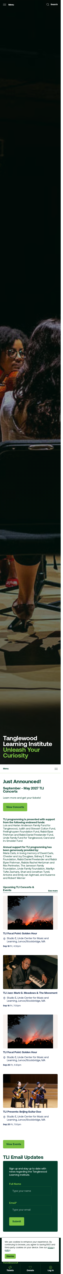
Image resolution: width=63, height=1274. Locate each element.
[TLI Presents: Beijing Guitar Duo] (30, 1091)
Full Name (15, 1183)
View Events (13, 1144)
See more (53, 891)
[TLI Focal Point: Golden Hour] (30, 913)
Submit (16, 1221)
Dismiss (10, 1256)
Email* (13, 1202)
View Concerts (15, 807)
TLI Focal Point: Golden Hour (20, 933)
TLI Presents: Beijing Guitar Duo (22, 1111)
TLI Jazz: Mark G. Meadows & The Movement (30, 992)
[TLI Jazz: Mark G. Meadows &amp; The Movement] (30, 972)
